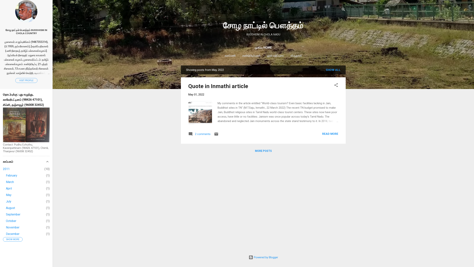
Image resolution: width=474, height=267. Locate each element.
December (12, 234)
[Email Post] (216, 135)
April (9, 188)
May (8, 195)
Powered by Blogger (265, 257)
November (12, 227)
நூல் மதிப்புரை (275, 55)
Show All (333, 70)
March (10, 182)
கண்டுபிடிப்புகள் (251, 55)
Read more (330, 134)
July (8, 201)
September (13, 214)
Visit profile (26, 80)
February (11, 175)
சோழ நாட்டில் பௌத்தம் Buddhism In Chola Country (26, 32)
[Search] (343, 10)
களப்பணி (230, 55)
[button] (336, 86)
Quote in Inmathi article (218, 86)
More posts (263, 150)
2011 (6, 169)
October (11, 221)
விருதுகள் (296, 55)
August (10, 208)
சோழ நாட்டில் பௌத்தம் (263, 25)
